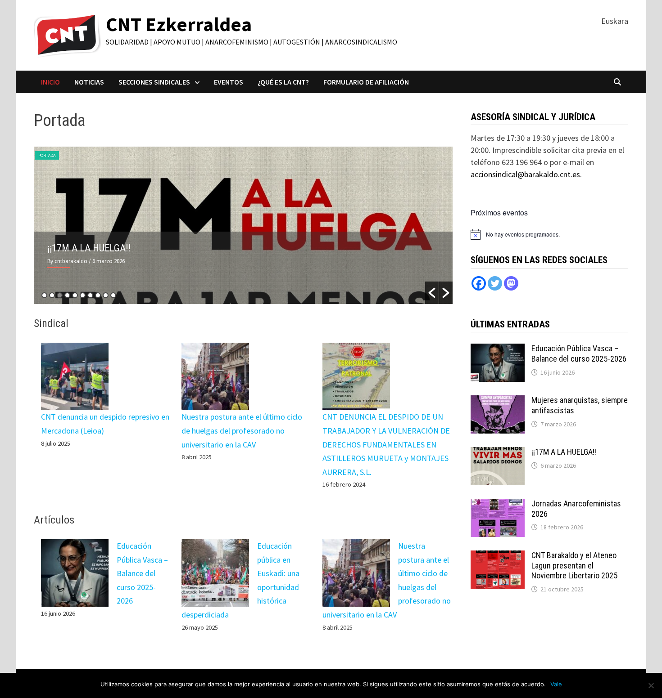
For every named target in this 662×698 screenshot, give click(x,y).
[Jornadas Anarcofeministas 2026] (498, 505)
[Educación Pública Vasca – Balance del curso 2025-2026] (498, 350)
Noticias (89, 81)
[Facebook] (479, 283)
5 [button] (75, 295)
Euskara (614, 21)
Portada (46, 155)
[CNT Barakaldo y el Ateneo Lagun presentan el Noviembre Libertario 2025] (498, 556)
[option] (243, 225)
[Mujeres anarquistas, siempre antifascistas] (498, 401)
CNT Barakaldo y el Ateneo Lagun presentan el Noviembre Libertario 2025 (574, 565)
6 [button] (83, 295)
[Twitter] (495, 283)
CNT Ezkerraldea (179, 24)
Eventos (228, 81)
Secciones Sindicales (154, 81)
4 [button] (67, 295)
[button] (432, 293)
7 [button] (90, 295)
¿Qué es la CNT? (283, 81)
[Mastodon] (511, 283)
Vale (556, 684)
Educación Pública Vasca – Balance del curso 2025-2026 (142, 573)
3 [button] (60, 295)
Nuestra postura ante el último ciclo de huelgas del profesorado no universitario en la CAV (241, 430)
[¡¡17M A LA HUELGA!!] (498, 453)
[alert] (523, 234)
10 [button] (113, 295)
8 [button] (98, 295)
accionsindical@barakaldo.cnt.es (525, 174)
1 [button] (44, 295)
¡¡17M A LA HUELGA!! (89, 248)
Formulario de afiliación (366, 81)
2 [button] (52, 295)
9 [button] (106, 295)
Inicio (50, 81)
